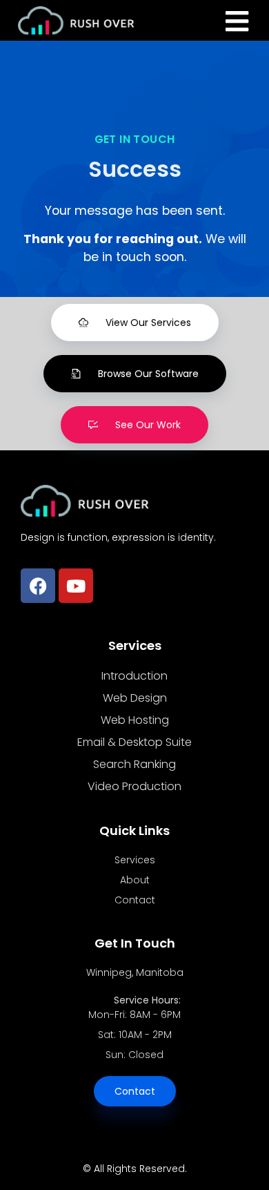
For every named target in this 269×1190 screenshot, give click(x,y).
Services (134, 860)
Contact (134, 900)
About (135, 880)
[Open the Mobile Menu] (236, 21)
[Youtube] (76, 585)
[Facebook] (38, 585)
